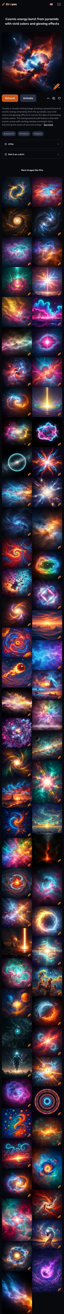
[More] (48, 98)
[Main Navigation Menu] (59, 4)
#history (24, 133)
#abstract (9, 133)
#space (38, 133)
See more (48, 124)
